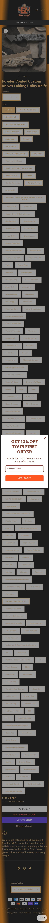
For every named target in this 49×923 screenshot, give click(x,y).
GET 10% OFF (24, 478)
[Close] (45, 438)
